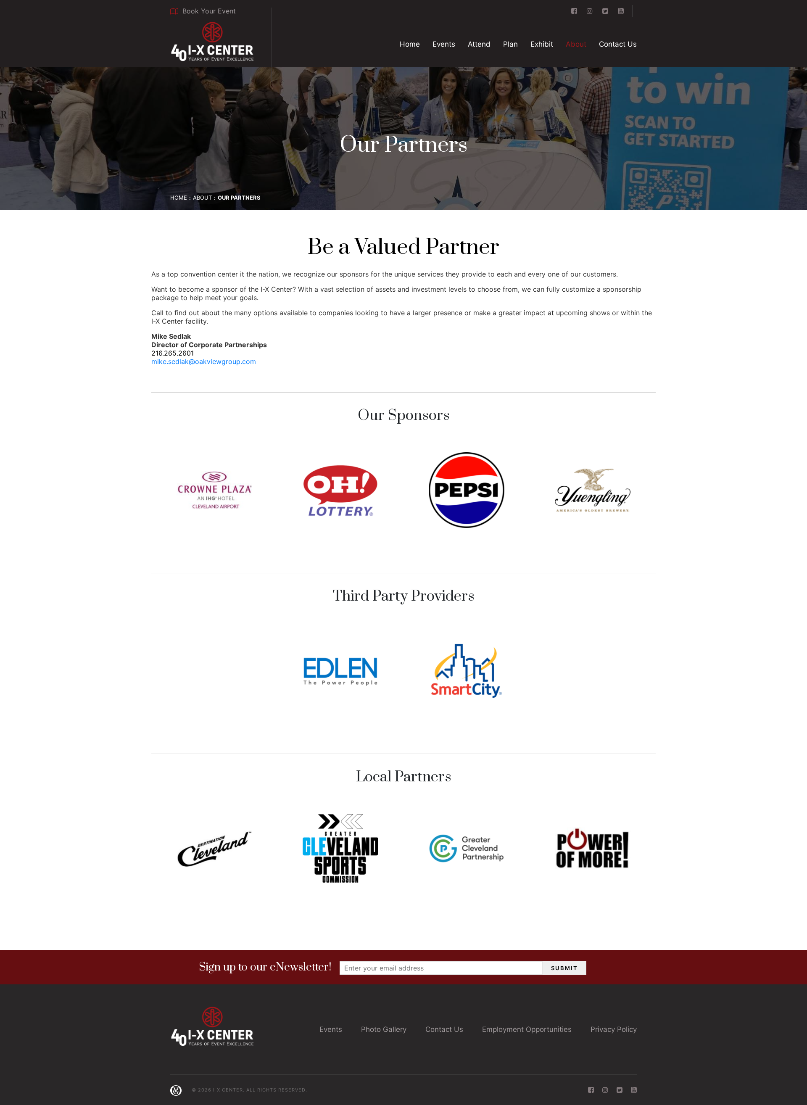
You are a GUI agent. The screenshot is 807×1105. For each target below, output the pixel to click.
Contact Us (618, 44)
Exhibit (541, 44)
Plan (510, 44)
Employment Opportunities (527, 1029)
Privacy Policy (614, 1029)
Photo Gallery (383, 1029)
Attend (479, 44)
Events (444, 44)
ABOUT (202, 197)
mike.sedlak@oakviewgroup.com (203, 361)
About (576, 44)
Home (410, 44)
